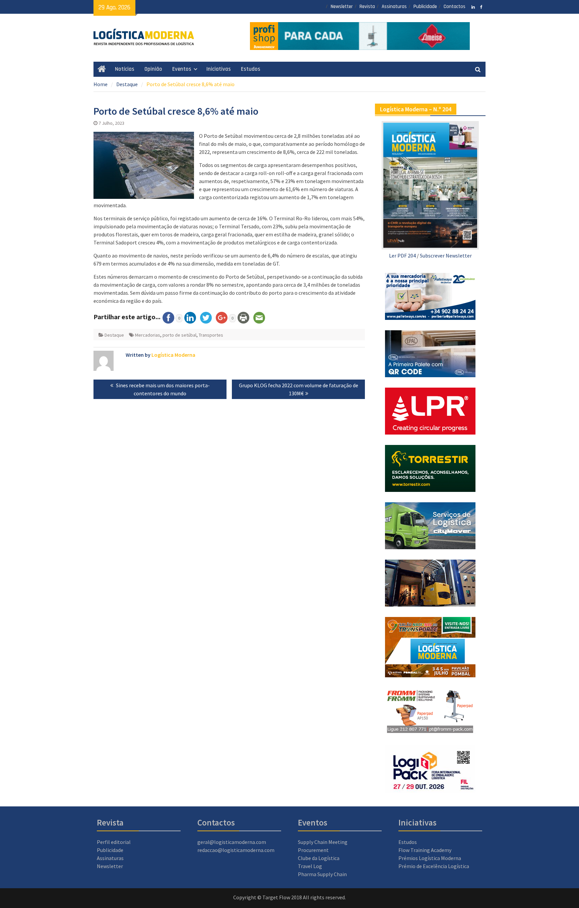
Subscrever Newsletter (446, 255)
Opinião (153, 69)
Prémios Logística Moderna (429, 858)
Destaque (114, 335)
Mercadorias (147, 335)
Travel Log (310, 866)
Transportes (211, 335)
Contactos (454, 6)
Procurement (313, 850)
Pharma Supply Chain (322, 874)
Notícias (124, 69)
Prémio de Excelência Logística (433, 866)
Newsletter (342, 6)
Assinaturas (394, 6)
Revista (367, 6)
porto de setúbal (179, 335)
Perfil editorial (114, 842)
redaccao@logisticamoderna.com (235, 850)
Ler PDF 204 (402, 255)
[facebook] (481, 6)
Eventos (181, 69)
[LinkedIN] (473, 6)
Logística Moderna (173, 354)
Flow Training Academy (424, 850)
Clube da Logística (318, 858)
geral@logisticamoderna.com (231, 842)
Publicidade (425, 6)
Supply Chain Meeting (322, 842)
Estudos (250, 69)
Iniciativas (218, 69)
